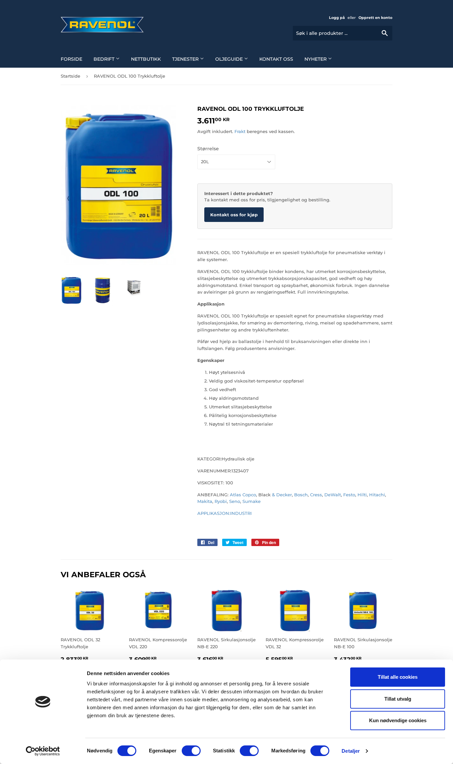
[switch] (191, 750)
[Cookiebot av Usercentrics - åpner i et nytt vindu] (43, 751)
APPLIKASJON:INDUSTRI (224, 513)
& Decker (282, 494)
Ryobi (221, 501)
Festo (349, 494)
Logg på (337, 17)
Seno (234, 501)
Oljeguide (229, 59)
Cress (316, 494)
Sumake (251, 501)
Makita (204, 501)
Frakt (239, 131)
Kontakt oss (276, 59)
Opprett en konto (375, 17)
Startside (70, 76)
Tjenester (186, 59)
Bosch (301, 494)
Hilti (362, 494)
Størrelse (208, 149)
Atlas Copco (242, 494)
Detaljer (351, 751)
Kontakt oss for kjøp (234, 214)
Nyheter (316, 59)
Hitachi (377, 494)
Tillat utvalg (397, 699)
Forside (71, 59)
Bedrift (105, 59)
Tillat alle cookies (398, 677)
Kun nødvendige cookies (397, 720)
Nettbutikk (146, 59)
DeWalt (332, 494)
